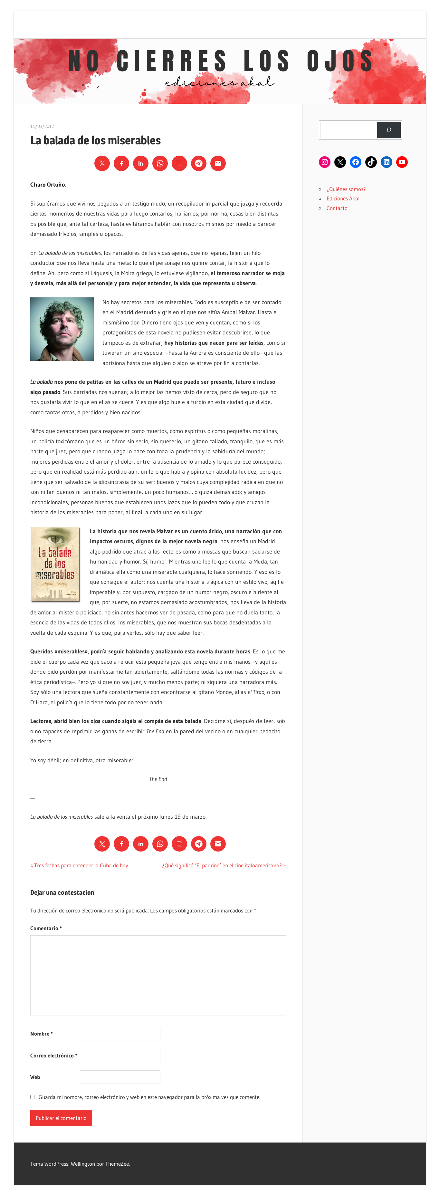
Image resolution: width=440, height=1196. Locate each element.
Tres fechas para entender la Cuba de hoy (81, 865)
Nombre (41, 1033)
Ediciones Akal (343, 198)
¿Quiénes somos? (346, 189)
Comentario (46, 928)
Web (35, 1077)
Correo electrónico (53, 1055)
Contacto (337, 208)
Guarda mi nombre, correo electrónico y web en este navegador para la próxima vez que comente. (149, 1097)
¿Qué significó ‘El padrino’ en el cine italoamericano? (222, 865)
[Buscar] (389, 130)
